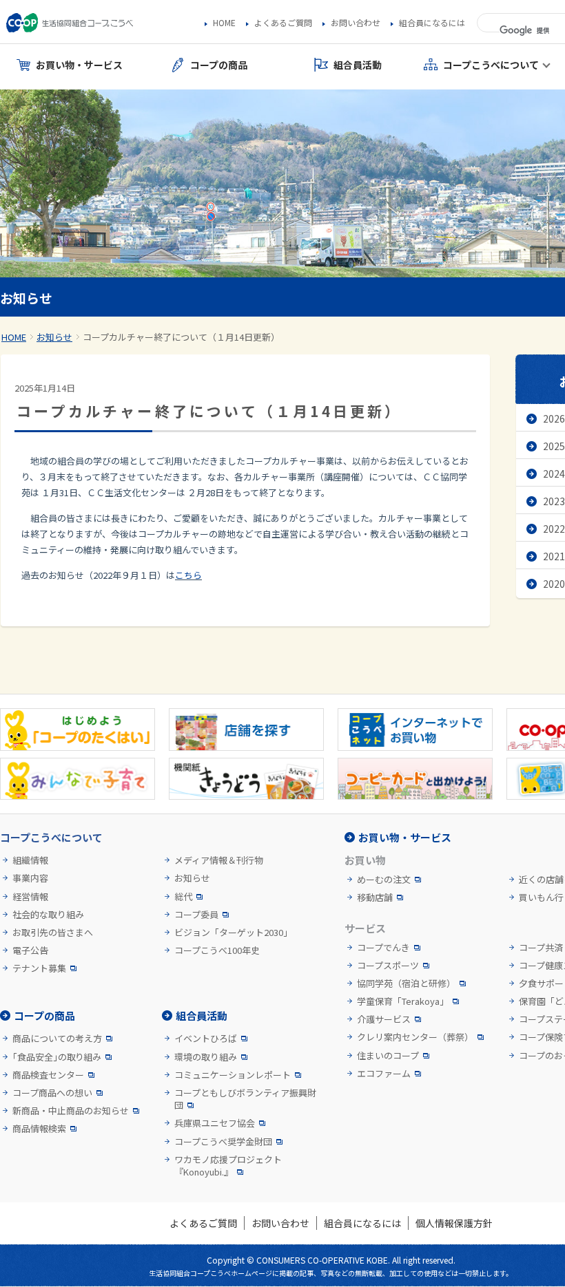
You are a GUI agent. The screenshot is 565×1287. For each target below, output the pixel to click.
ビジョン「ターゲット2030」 (233, 932)
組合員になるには (432, 23)
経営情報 (30, 897)
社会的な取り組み (48, 914)
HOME (224, 23)
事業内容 (30, 878)
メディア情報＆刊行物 (218, 860)
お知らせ (54, 336)
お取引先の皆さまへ (52, 932)
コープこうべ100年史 (217, 950)
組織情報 (30, 860)
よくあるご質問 (283, 23)
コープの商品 (44, 1015)
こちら (188, 575)
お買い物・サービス (404, 837)
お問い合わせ (355, 23)
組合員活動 (201, 1015)
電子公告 (30, 950)
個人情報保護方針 (454, 1223)
